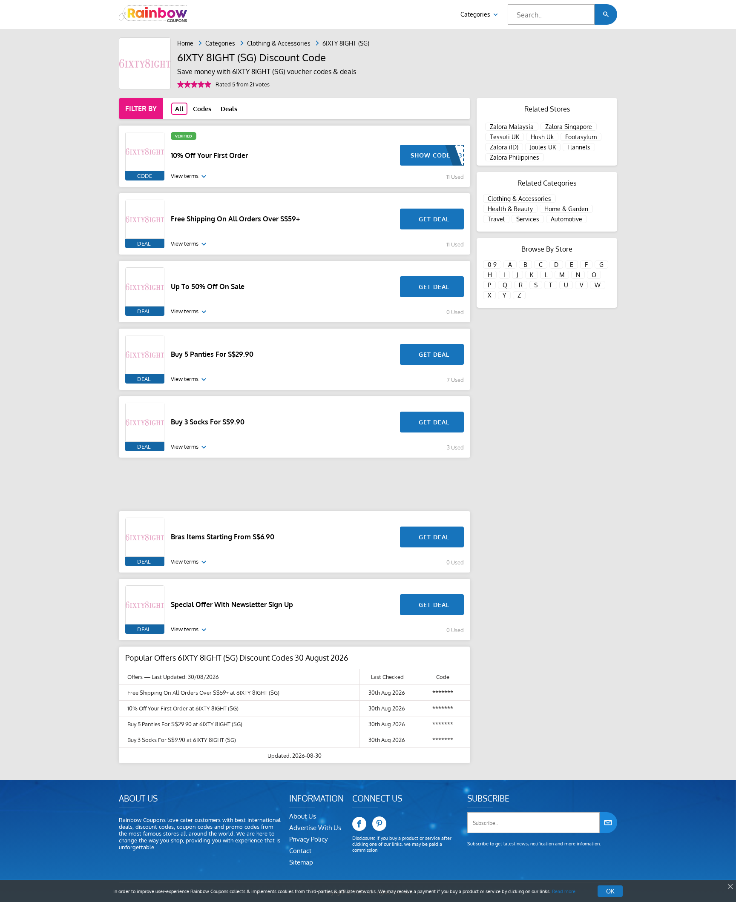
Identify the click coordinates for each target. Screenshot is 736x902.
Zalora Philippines (514, 157)
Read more (563, 891)
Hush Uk (542, 136)
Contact (300, 851)
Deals (229, 109)
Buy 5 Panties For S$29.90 (212, 354)
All (179, 109)
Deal (143, 243)
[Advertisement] (294, 484)
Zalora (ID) (504, 147)
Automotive (566, 219)
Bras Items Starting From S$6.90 (222, 537)
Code (144, 175)
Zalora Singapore (568, 126)
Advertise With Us (315, 828)
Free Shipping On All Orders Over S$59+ (235, 219)
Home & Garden (566, 208)
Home (185, 43)
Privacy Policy (308, 839)
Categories (476, 14)
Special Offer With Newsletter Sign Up (232, 604)
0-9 (492, 264)
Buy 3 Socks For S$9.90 (207, 422)
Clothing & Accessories (278, 43)
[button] (606, 14)
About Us (302, 816)
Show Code (431, 155)
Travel (496, 219)
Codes (202, 109)
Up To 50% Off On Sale (207, 286)
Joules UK (543, 147)
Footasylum (581, 136)
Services (527, 219)
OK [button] (610, 891)
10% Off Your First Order (209, 155)
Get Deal (434, 219)
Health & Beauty (510, 208)
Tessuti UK (504, 136)
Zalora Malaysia (512, 126)
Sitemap (301, 862)
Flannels (578, 147)
